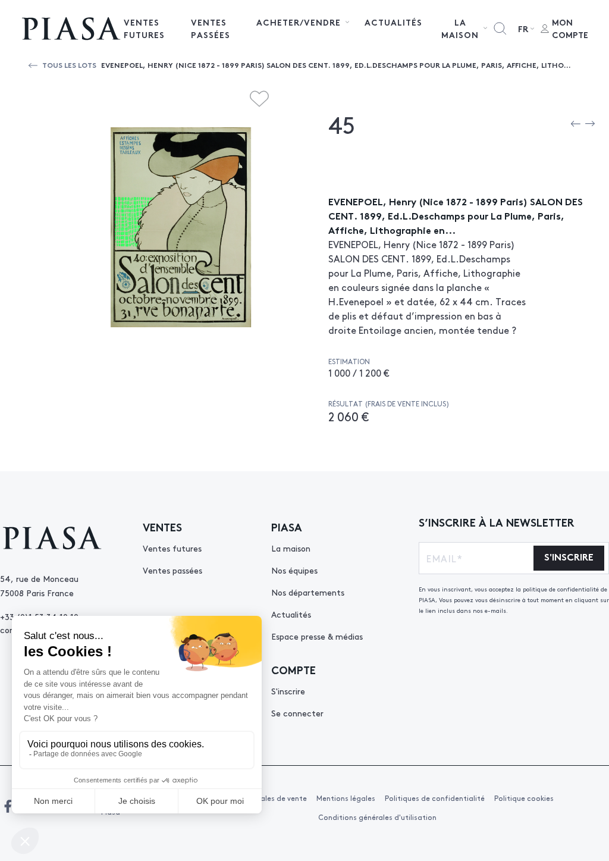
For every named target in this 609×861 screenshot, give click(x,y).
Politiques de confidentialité (435, 798)
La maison (290, 548)
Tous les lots (69, 65)
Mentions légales (345, 798)
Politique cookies (524, 798)
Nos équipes (294, 570)
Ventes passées (210, 28)
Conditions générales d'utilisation (377, 817)
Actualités (393, 22)
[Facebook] (7, 806)
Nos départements (307, 592)
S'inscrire (288, 691)
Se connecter (297, 713)
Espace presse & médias (317, 636)
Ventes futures (144, 28)
